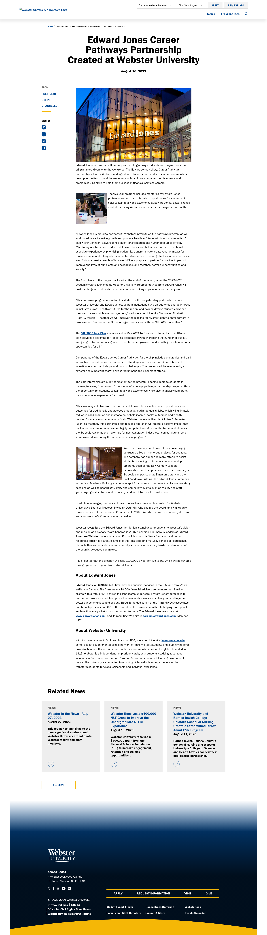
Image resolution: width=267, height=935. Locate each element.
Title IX (75, 905)
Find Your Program (188, 5)
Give (209, 893)
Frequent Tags (230, 14)
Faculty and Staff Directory (123, 913)
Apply (215, 5)
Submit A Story (155, 913)
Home (50, 26)
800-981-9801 (57, 872)
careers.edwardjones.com (159, 616)
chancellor (50, 106)
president (49, 94)
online (46, 100)
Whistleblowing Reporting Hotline (69, 914)
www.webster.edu (173, 640)
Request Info (236, 5)
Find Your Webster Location (153, 5)
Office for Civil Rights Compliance (69, 909)
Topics (211, 14)
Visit (187, 893)
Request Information (153, 893)
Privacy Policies (58, 905)
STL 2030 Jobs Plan (93, 333)
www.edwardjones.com (91, 616)
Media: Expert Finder (119, 907)
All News (58, 784)
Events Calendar (195, 913)
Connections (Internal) (160, 907)
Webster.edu (193, 907)
